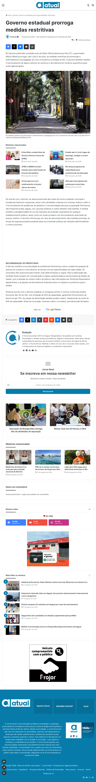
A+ (4, 761)
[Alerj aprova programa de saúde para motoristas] (57, 184)
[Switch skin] (88, 6)
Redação (13, 37)
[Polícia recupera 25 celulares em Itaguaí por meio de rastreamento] (13, 608)
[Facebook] (8, 46)
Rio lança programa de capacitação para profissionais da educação (76, 170)
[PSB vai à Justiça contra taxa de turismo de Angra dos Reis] (48, 457)
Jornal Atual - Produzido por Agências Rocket (60, 765)
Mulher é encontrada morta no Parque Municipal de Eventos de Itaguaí (51, 627)
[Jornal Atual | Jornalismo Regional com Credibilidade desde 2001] (48, 5)
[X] (14, 46)
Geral (15, 15)
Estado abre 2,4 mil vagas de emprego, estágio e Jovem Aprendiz (77, 155)
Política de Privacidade (55, 769)
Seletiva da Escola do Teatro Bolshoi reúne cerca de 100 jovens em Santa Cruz (54, 582)
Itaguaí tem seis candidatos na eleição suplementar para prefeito (48, 615)
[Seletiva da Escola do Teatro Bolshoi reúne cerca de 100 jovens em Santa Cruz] (13, 585)
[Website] (23, 350)
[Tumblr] (39, 319)
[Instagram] (35, 350)
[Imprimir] (32, 46)
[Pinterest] (45, 319)
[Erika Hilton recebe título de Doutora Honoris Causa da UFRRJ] (13, 155)
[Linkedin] (33, 319)
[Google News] (53, 309)
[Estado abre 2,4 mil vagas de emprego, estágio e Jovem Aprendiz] (57, 155)
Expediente (23, 769)
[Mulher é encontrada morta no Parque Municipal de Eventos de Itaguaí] (13, 630)
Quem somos (12, 769)
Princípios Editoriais (37, 769)
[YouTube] (32, 350)
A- (4, 773)
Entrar (88, 769)
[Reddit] (51, 319)
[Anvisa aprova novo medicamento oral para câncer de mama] (13, 184)
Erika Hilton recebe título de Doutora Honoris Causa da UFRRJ (33, 155)
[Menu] (3, 6)
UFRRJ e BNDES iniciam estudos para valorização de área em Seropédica (34, 170)
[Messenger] (20, 46)
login (24, 494)
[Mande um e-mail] (17, 37)
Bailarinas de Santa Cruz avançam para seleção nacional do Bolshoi (16, 469)
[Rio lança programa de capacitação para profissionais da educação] (57, 169)
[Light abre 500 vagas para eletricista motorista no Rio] (77, 457)
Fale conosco (71, 769)
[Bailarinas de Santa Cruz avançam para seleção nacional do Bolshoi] (18, 457)
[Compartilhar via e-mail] (26, 46)
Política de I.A (48, 773)
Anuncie (81, 769)
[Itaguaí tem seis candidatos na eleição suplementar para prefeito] (13, 619)
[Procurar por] (93, 6)
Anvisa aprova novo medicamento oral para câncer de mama (31, 184)
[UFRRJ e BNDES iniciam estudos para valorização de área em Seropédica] (13, 169)
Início (9, 15)
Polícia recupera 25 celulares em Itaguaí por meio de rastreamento (49, 604)
